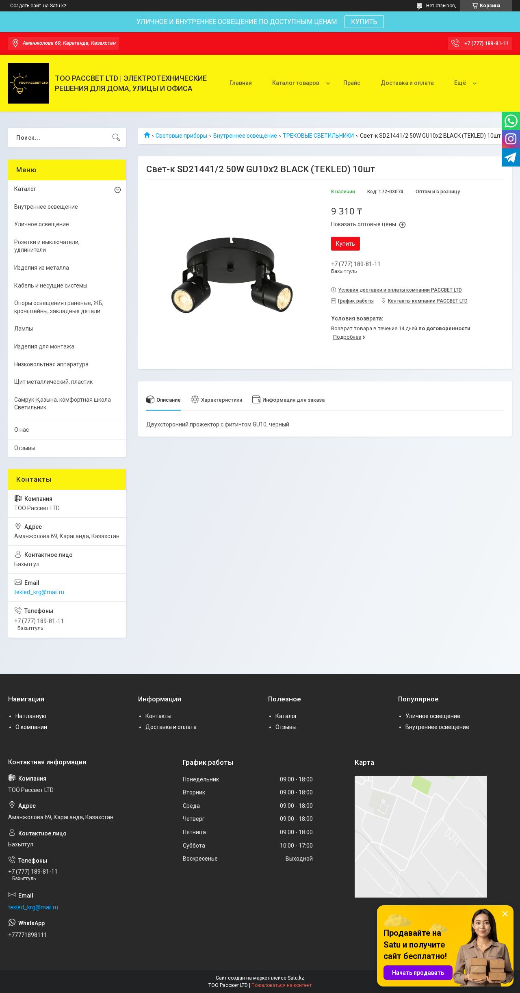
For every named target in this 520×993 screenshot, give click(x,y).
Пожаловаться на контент (281, 985)
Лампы (23, 328)
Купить (345, 243)
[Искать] (116, 137)
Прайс (351, 83)
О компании (31, 727)
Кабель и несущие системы (50, 285)
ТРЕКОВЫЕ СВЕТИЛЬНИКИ (318, 135)
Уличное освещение (41, 224)
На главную (30, 716)
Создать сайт (25, 6)
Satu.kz (296, 978)
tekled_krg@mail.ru (39, 592)
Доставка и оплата (407, 83)
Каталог (25, 189)
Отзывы (24, 448)
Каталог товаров (295, 83)
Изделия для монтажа (44, 346)
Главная (241, 83)
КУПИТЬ (364, 22)
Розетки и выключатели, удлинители (47, 246)
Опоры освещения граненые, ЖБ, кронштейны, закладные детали (59, 307)
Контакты (158, 716)
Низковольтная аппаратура (51, 364)
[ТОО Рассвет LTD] (28, 83)
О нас (21, 429)
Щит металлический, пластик (53, 382)
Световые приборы (181, 135)
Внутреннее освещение (245, 135)
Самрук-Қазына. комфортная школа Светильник (62, 403)
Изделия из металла (41, 267)
